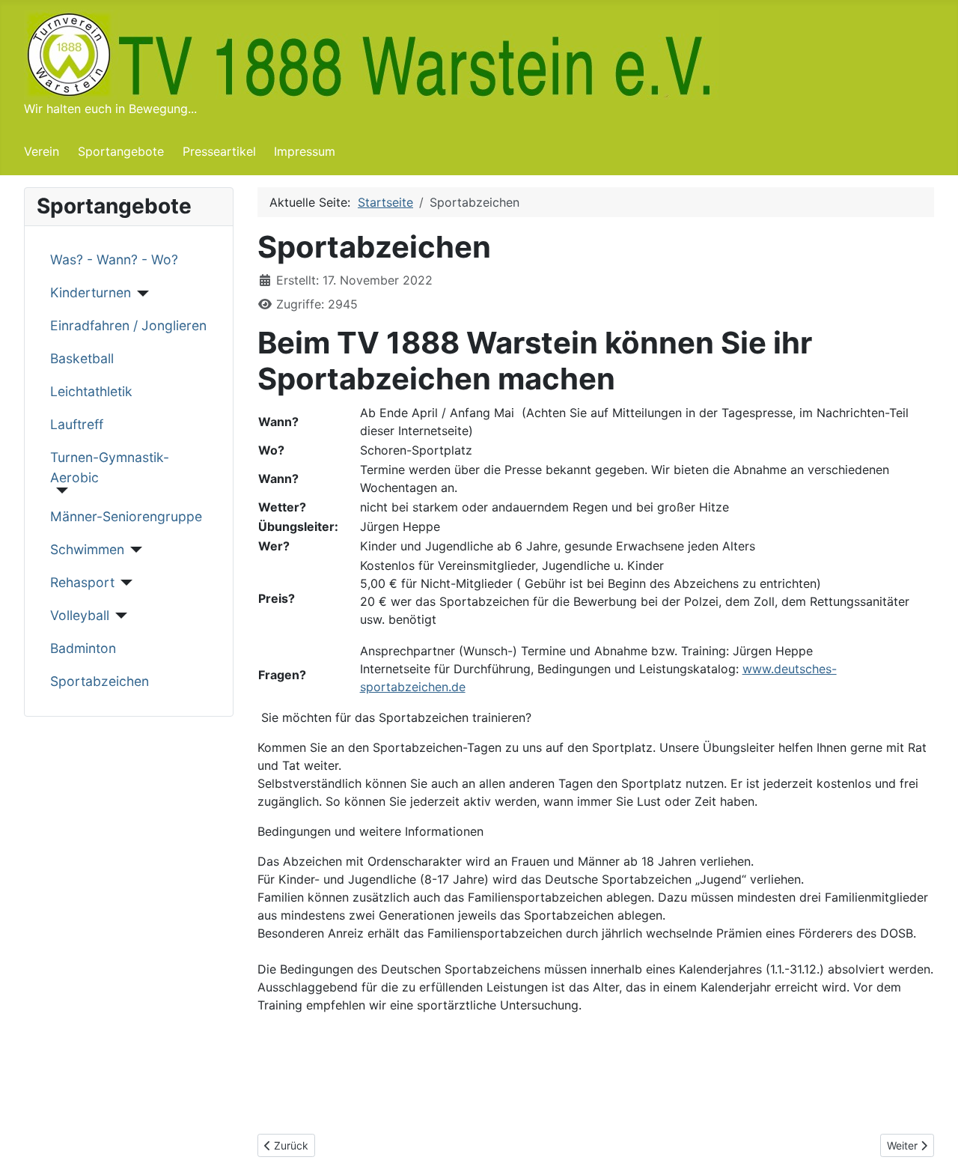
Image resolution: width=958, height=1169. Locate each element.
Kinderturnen (90, 292)
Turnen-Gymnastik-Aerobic (109, 467)
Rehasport (82, 582)
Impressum (304, 151)
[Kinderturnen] (140, 294)
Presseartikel (219, 151)
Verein (41, 151)
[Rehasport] (124, 583)
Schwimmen (87, 549)
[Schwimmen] (133, 550)
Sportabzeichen (99, 681)
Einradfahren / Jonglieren (128, 325)
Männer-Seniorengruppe (126, 516)
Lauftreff (76, 424)
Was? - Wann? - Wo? (114, 259)
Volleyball (79, 615)
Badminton (83, 648)
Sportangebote (121, 151)
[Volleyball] (118, 616)
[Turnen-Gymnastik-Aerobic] (59, 491)
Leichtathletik (91, 391)
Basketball (82, 358)
